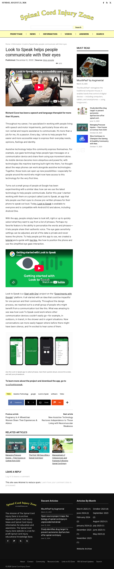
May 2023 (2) (99, 534)
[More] (67, 402)
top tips (33, 240)
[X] (110, 3)
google (33, 394)
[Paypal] (14, 541)
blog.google (48, 60)
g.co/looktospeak (14, 384)
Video (62, 394)
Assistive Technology (20, 394)
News (79, 76)
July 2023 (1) (98, 525)
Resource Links (53, 561)
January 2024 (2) (84, 525)
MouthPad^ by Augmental (90, 80)
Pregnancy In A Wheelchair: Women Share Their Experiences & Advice (21, 420)
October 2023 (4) (100, 508)
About (22, 561)
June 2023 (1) (99, 529)
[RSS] (107, 3)
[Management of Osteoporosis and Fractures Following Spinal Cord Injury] (62, 445)
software (54, 394)
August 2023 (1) (100, 521)
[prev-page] (78, 150)
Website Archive (84, 548)
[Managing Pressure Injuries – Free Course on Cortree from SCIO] (16, 445)
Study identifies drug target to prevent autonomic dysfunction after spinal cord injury (55, 532)
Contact (30, 561)
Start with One (31, 293)
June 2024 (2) (83, 513)
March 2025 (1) (84, 508)
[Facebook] (103, 3)
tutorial (9, 240)
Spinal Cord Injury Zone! (21, 566)
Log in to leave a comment (18, 476)
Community (40, 561)
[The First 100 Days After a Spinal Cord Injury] (39, 445)
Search (99, 561)
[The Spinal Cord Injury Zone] (57, 16)
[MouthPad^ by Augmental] (92, 65)
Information (16, 44)
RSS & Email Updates (85, 561)
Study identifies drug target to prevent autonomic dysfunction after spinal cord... (98, 113)
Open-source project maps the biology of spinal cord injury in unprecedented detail (55, 519)
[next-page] (83, 150)
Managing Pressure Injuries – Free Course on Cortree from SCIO (15, 458)
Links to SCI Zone (68, 561)
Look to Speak (44, 203)
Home (8, 44)
